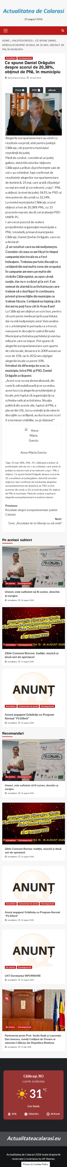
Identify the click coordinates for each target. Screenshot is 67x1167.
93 (33, 462)
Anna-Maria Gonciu (17, 78)
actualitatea (12, 600)
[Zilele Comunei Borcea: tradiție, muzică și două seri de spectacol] (33, 628)
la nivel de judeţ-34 (42, 489)
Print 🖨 (19, 90)
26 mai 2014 (35, 78)
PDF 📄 (36, 90)
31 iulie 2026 (26, 1047)
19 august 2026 (27, 600)
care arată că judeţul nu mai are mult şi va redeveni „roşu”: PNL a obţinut (32, 470)
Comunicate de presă (28, 706)
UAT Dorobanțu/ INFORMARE (23, 975)
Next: (35, 521)
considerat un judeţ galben (23, 478)
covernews (31, 1158)
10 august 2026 (27, 723)
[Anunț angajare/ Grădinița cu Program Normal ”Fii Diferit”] (33, 689)
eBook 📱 (53, 90)
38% (22, 462)
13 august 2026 (27, 662)
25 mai (15, 462)
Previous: (31, 510)
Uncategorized (25, 58)
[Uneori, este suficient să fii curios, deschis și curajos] (33, 567)
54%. (28, 462)
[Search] (63, 30)
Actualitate (11, 58)
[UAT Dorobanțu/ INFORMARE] (33, 950)
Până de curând (35, 493)
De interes (10, 583)
